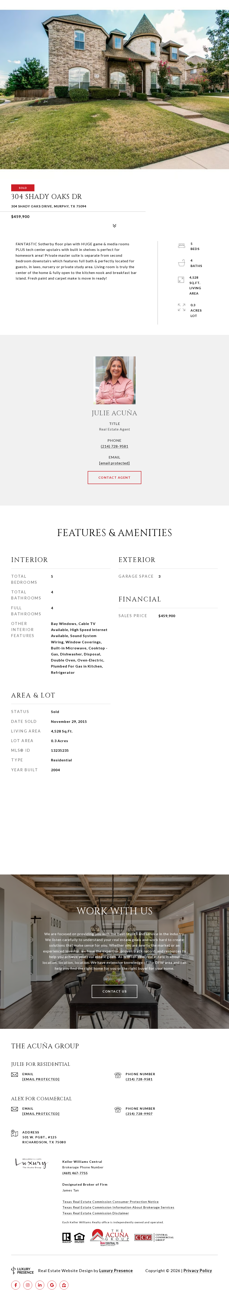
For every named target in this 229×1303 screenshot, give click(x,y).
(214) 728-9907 (139, 1114)
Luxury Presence (116, 1270)
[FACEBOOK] (15, 1285)
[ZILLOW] (63, 1285)
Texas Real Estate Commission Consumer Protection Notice (110, 1202)
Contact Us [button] (114, 991)
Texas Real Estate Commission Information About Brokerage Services (118, 1207)
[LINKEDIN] (39, 1285)
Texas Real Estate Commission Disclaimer (95, 1213)
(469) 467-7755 (75, 1173)
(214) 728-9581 (114, 446)
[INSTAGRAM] (27, 1285)
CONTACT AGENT (114, 477)
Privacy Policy (198, 1270)
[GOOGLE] (51, 1285)
